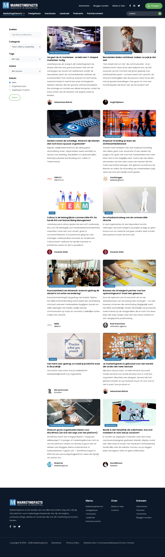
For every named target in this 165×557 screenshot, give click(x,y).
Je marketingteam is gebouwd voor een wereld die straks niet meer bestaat (128, 365)
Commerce (110, 286)
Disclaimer (56, 542)
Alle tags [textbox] (15, 59)
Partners (140, 510)
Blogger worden (101, 5)
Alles (14, 82)
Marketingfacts (117, 180)
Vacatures (50, 13)
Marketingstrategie (113, 136)
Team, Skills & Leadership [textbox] (23, 46)
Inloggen (155, 5)
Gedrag (109, 213)
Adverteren (84, 5)
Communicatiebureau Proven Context (115, 542)
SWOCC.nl (58, 180)
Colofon (115, 510)
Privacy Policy (72, 542)
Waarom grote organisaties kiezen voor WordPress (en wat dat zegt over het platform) (72, 431)
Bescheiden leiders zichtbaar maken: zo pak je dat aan (129, 59)
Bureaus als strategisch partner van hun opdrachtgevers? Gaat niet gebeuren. (124, 292)
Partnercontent (95, 13)
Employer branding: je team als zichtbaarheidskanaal (119, 142)
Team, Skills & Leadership (59, 53)
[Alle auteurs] (25, 71)
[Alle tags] (25, 59)
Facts (52, 213)
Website (113, 465)
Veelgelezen (34, 13)
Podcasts (78, 13)
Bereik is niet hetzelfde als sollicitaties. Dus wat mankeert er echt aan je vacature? (127, 431)
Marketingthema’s (12, 13)
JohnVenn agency (118, 326)
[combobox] (25, 46)
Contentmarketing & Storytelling (61, 425)
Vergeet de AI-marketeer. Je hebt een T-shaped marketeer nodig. (72, 59)
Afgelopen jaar (19, 86)
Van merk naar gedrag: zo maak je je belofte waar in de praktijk (73, 365)
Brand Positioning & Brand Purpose (118, 53)
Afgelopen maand (21, 90)
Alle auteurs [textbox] (17, 71)
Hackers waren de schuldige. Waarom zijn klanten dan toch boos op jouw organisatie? (73, 142)
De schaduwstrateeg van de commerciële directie (125, 219)
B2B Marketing (111, 425)
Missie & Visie (118, 5)
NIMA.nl (57, 326)
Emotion (58, 392)
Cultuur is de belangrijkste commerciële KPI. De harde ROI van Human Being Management (72, 219)
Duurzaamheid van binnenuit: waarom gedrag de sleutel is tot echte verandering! (73, 292)
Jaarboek (64, 13)
